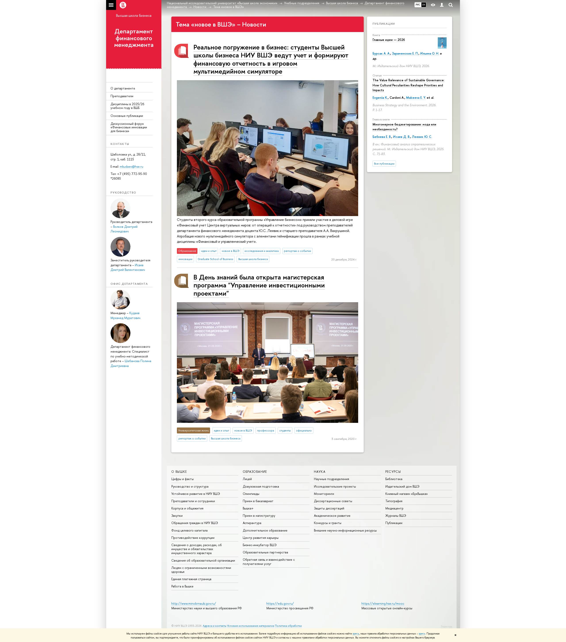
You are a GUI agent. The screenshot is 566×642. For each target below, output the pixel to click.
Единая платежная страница (191, 579)
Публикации (384, 24)
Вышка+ (248, 508)
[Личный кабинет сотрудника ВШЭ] (441, 5)
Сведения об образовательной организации (203, 560)
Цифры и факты (182, 479)
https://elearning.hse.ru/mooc (382, 603)
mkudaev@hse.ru (131, 166)
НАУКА (319, 471)
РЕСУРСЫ (393, 471)
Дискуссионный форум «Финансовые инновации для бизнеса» (129, 127)
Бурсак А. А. (381, 53)
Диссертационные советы (333, 501)
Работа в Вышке (182, 586)
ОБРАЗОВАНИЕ (255, 471)
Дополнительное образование (265, 530)
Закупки (177, 515)
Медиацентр (394, 508)
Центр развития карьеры (261, 538)
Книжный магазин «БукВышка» (406, 494)
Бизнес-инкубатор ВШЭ (260, 545)
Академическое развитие (332, 515)
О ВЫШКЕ (179, 471)
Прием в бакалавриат (258, 501)
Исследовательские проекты (335, 486)
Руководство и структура (189, 486)
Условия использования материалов (250, 626)
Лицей (247, 479)
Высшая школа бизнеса (133, 15)
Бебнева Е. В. (382, 137)
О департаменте (123, 88)
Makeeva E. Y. (416, 97)
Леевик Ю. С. (422, 137)
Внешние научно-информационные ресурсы (345, 530)
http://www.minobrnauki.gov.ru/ (193, 603)
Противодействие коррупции (192, 538)
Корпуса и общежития (187, 508)
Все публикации (384, 163)
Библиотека (393, 479)
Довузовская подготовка (261, 486)
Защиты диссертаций (329, 508)
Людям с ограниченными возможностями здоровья (201, 570)
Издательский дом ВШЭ (402, 486)
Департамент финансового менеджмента (134, 38)
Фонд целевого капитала (189, 530)
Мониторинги (324, 494)
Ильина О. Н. (429, 53)
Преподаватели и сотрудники (193, 501)
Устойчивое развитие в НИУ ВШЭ (195, 494)
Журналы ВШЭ (395, 515)
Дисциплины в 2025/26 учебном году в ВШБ (127, 106)
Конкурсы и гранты (327, 523)
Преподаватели (122, 96)
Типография (393, 501)
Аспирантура (252, 523)
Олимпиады (251, 494)
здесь (356, 633)
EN (423, 4)
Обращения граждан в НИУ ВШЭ (194, 523)
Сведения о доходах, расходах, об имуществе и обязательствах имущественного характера (196, 549)
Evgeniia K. (380, 97)
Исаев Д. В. (401, 137)
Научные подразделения (331, 479)
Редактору (446, 626)
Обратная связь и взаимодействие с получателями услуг (269, 561)
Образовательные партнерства (265, 552)
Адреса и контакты (214, 626)
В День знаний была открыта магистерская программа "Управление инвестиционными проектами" (259, 285)
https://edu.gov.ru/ (280, 603)
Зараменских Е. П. (405, 53)
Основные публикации (127, 116)
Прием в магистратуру (259, 515)
